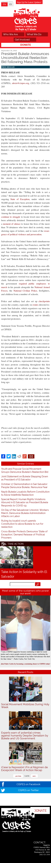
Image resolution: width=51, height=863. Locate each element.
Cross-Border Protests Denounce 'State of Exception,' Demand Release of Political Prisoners (24, 534)
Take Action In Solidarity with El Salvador (24, 574)
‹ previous (18, 776)
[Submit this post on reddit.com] (19, 456)
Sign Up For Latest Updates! (29, 2)
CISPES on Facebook (28, 784)
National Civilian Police (25, 290)
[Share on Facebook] (3, 456)
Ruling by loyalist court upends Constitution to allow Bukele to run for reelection (22, 523)
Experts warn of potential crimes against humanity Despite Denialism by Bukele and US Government (24, 735)
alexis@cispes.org (20, 83)
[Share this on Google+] (25, 456)
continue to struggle (10, 216)
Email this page (31, 456)
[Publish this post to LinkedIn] (14, 456)
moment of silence (12, 223)
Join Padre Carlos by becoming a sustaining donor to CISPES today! (25, 664)
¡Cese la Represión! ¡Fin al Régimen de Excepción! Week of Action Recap (24, 769)
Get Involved (22, 39)
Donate (25, 44)
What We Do (34, 34)
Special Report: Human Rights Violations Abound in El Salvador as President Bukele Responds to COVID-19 (24, 502)
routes (35, 304)
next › (34, 776)
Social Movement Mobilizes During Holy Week (25, 706)
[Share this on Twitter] (9, 456)
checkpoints (44, 301)
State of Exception (20, 199)
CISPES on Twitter (28, 790)
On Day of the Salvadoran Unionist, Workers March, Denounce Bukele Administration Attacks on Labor (25, 513)
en (4, 4)
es (10, 4)
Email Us (47, 845)
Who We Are (10, 34)
